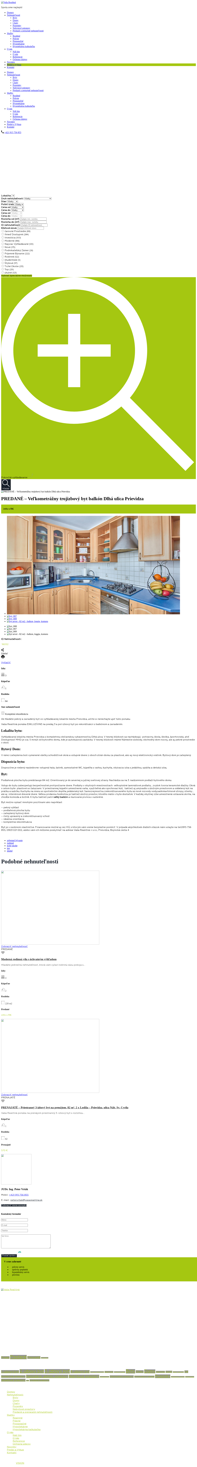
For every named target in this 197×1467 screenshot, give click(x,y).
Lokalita (6, 196)
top (8, 848)
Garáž (169, 1372)
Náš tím (16, 51)
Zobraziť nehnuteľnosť (14, 946)
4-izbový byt (80, 1371)
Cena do (6, 210)
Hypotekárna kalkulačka (24, 46)
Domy (15, 20)
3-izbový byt (57, 1371)
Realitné (16, 36)
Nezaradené (104, 1377)
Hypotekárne (19, 44)
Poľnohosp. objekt (178, 1377)
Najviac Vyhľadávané (19, 244)
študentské (12, 260)
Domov (10, 12)
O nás (9, 49)
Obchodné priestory (122, 1376)
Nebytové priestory (21, 28)
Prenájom (44, 1358)
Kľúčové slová (9, 228)
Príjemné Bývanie (17, 254)
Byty (15, 18)
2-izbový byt (32, 1371)
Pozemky (17, 25)
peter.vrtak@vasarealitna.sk (26, 1200)
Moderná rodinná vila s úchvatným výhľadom (29, 959)
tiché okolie (12, 845)
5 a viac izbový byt (97, 1372)
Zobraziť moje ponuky (14, 1205)
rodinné (10, 843)
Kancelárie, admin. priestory (47, 1376)
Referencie (17, 57)
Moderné (12, 241)
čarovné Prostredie (17, 231)
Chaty (15, 23)
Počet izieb (8, 204)
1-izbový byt (10, 1371)
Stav (4, 201)
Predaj (5, 1357)
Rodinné (12, 257)
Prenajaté (33, 1357)
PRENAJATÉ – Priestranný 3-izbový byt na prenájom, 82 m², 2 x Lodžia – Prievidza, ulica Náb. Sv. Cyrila (64, 1107)
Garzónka (160, 1372)
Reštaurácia (189, 1377)
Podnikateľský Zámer (19, 250)
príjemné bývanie (15, 840)
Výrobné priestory (39, 1380)
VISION (20, 1463)
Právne (16, 38)
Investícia (13, 238)
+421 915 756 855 (12, 132)
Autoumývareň (119, 1372)
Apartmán (109, 1372)
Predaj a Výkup (14, 64)
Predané (18, 1357)
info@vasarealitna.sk (13, 1344)
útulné (11, 273)
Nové (10, 247)
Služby (10, 33)
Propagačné (18, 41)
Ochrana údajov (20, 59)
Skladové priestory (13, 1380)
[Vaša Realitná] (8, 2)
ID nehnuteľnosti (11, 225)
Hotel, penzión (178, 1372)
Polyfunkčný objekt (144, 1377)
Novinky (11, 62)
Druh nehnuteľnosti (12, 199)
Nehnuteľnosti (13, 15)
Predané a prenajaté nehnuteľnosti (28, 31)
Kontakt (10, 67)
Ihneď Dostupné (17, 234)
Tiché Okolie (14, 266)
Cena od (6, 207)
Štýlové (11, 263)
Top (9, 269)
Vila (27, 1380)
